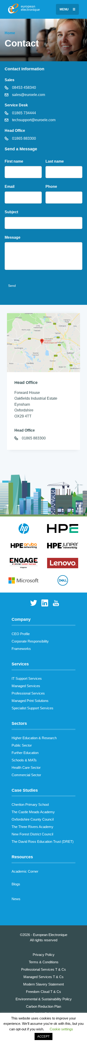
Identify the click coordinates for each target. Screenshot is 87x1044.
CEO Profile (21, 634)
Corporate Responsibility (30, 641)
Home (10, 33)
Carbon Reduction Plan (43, 1006)
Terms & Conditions (43, 962)
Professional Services (28, 693)
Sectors (19, 723)
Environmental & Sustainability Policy (44, 999)
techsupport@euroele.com (33, 120)
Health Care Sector (26, 767)
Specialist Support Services (32, 708)
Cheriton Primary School (30, 804)
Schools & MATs (24, 760)
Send (12, 285)
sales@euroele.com (28, 95)
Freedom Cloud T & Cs (43, 992)
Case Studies (25, 790)
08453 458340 (23, 88)
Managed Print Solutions (30, 701)
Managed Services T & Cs (43, 977)
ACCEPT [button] (43, 1036)
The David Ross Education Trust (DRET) (43, 841)
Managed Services (26, 686)
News (16, 899)
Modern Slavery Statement (43, 984)
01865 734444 (23, 113)
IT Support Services (27, 678)
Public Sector (22, 745)
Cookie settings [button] (61, 1029)
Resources (22, 857)
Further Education (25, 753)
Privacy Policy (44, 955)
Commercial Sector (26, 775)
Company (21, 619)
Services (20, 664)
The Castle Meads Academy (33, 812)
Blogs (16, 884)
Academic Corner (25, 871)
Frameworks (21, 649)
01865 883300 (23, 138)
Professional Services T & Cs (43, 969)
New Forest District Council (32, 834)
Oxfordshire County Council (33, 819)
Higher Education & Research (34, 738)
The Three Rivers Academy (32, 827)
